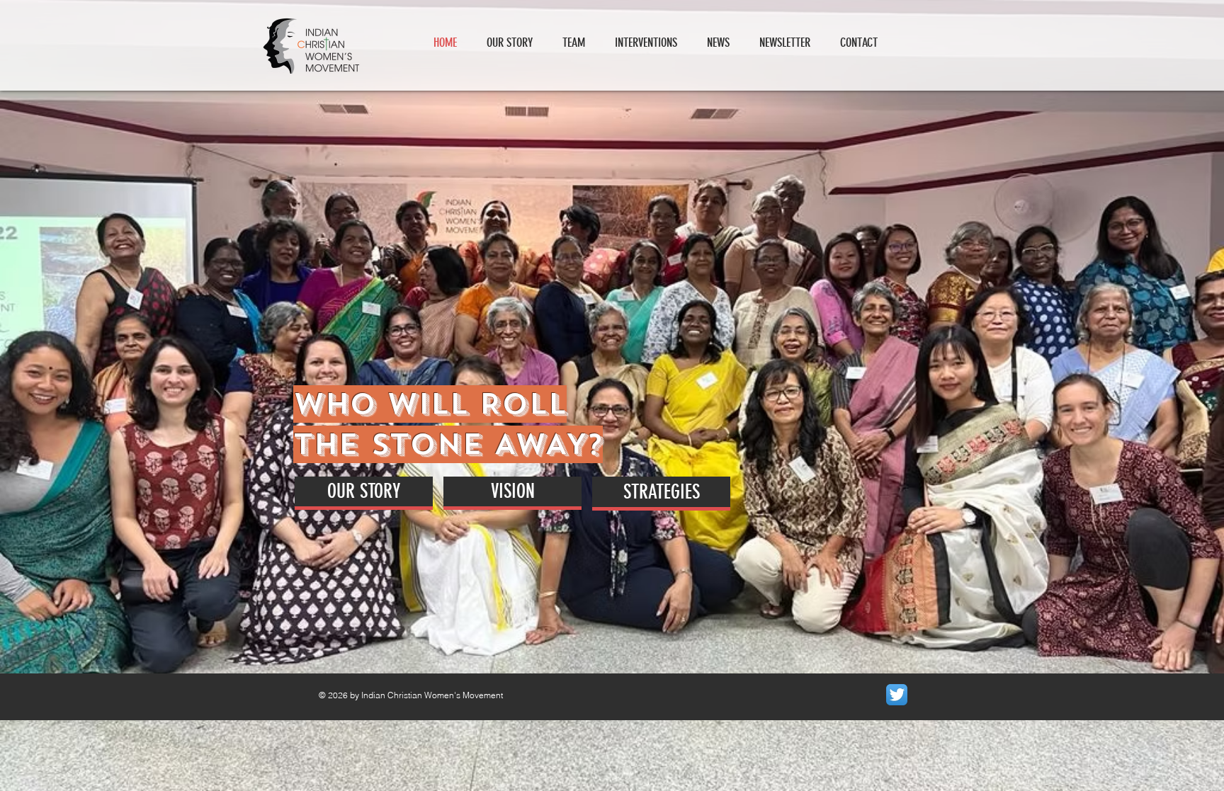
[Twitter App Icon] (896, 694)
